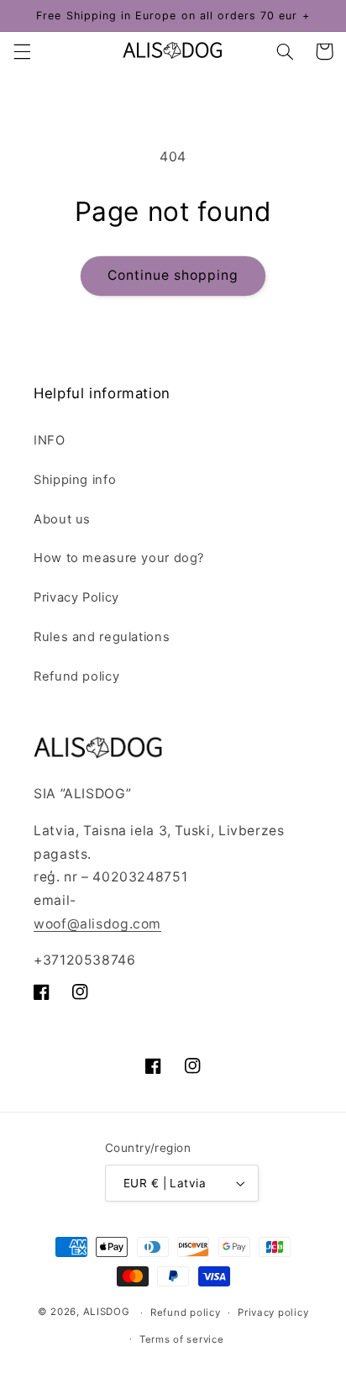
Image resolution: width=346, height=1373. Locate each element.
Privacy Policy (76, 597)
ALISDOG (106, 1312)
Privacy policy (273, 1312)
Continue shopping (173, 275)
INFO (50, 440)
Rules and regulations (102, 636)
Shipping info (75, 479)
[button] (22, 51)
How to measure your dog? (119, 558)
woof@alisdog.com (97, 924)
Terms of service (181, 1339)
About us (62, 519)
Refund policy (76, 676)
